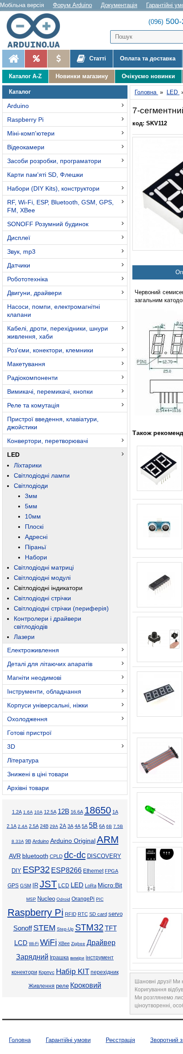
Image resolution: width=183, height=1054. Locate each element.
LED (13, 454)
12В (63, 811)
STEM (44, 927)
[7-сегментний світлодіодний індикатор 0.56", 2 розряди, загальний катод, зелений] (159, 468)
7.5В (118, 826)
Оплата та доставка (147, 58)
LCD (63, 885)
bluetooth (35, 855)
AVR (15, 856)
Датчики (18, 265)
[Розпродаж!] (35, 59)
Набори (36, 557)
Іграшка (59, 957)
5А (85, 826)
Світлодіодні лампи (42, 475)
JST (48, 884)
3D (11, 746)
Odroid (63, 899)
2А (63, 826)
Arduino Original (72, 840)
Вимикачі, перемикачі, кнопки (50, 391)
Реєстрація (120, 1040)
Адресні (36, 536)
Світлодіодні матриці (44, 567)
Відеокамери (25, 147)
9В (28, 841)
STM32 (89, 927)
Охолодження (27, 719)
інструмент (100, 957)
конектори (24, 972)
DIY (16, 871)
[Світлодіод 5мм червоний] (159, 936)
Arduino (18, 105)
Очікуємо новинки (148, 76)
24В (44, 826)
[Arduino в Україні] (37, 30)
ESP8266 (66, 870)
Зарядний (32, 957)
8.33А (18, 841)
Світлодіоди (31, 485)
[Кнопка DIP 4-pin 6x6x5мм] (159, 639)
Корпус (47, 972)
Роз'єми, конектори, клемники (50, 350)
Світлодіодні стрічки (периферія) (61, 608)
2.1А (11, 826)
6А (102, 826)
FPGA (111, 871)
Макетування (26, 363)
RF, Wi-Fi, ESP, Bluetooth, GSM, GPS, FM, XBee (60, 206)
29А (54, 826)
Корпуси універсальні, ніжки (47, 705)
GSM (25, 885)
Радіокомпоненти (32, 377)
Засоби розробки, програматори (54, 160)
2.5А (34, 826)
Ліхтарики (28, 465)
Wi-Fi (34, 943)
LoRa (90, 885)
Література (23, 760)
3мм (31, 495)
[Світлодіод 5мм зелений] (159, 815)
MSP (31, 899)
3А (70, 826)
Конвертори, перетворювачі (47, 440)
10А (38, 812)
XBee (64, 943)
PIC (99, 899)
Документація (119, 5)
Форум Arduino (72, 5)
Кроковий (85, 985)
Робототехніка (27, 279)
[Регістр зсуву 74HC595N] (159, 585)
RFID (70, 914)
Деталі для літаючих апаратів (49, 663)
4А (77, 826)
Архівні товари (28, 787)
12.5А (50, 811)
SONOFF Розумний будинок (47, 224)
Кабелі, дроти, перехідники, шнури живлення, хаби (57, 332)
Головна (20, 1040)
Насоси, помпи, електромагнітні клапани (53, 310)
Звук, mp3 (21, 251)
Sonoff (22, 928)
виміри (77, 957)
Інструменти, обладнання (44, 691)
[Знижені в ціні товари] (58, 59)
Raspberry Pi (25, 119)
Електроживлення (33, 650)
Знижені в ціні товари (37, 774)
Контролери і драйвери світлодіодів (47, 622)
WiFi (48, 942)
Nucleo (46, 898)
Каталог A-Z (25, 76)
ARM (108, 839)
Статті (97, 58)
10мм (33, 516)
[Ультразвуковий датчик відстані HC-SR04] (159, 526)
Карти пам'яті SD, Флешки (45, 174)
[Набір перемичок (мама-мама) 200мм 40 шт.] (159, 760)
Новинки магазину (82, 76)
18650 (97, 810)
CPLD (56, 856)
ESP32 (36, 869)
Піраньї (35, 547)
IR (35, 885)
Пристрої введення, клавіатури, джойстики (53, 423)
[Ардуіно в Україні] (13, 59)
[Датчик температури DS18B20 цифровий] (159, 869)
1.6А (28, 812)
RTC (83, 914)
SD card (98, 914)
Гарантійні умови (68, 1040)
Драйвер (101, 942)
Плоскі (34, 526)
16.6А (77, 811)
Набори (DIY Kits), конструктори (53, 188)
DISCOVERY (104, 856)
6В (109, 826)
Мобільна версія (22, 5)
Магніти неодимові (34, 677)
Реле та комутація (33, 405)
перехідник (105, 972)
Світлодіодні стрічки (42, 598)
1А (115, 811)
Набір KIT (72, 971)
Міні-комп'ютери (31, 133)
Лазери (24, 636)
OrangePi (83, 899)
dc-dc (75, 855)
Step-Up (65, 928)
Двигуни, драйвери (34, 292)
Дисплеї (18, 237)
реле (62, 985)
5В (93, 825)
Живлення (41, 986)
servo (115, 914)
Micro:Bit (110, 885)
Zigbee (78, 943)
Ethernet (93, 871)
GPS (13, 885)
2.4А (23, 826)
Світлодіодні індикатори (48, 587)
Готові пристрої (29, 732)
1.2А (17, 811)
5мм (31, 506)
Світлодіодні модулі (42, 577)
